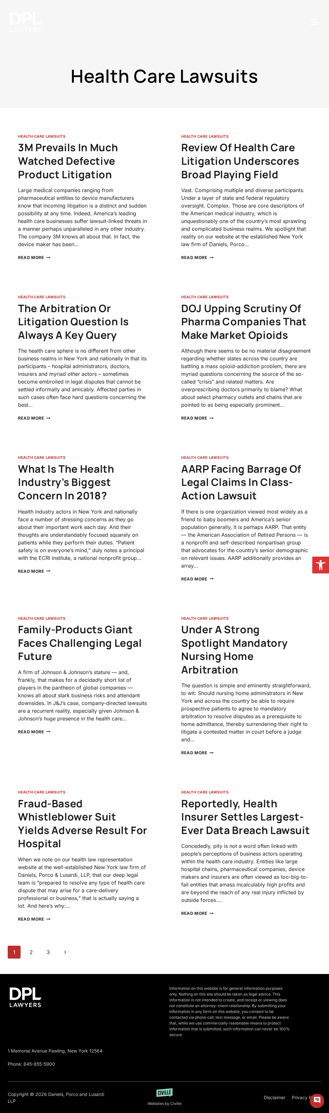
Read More (34, 257)
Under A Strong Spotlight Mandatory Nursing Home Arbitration (234, 649)
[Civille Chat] (317, 1101)
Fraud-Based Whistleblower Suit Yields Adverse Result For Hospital (82, 823)
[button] (320, 565)
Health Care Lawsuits (41, 136)
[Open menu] (313, 21)
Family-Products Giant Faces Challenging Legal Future (80, 642)
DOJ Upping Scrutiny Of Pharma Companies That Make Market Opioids (244, 321)
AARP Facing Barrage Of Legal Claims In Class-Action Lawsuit (241, 482)
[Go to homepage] (25, 997)
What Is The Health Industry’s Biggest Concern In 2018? (66, 482)
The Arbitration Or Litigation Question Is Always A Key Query (73, 321)
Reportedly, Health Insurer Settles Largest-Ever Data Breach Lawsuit (245, 816)
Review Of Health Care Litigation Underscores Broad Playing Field (240, 160)
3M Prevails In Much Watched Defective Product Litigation (68, 160)
